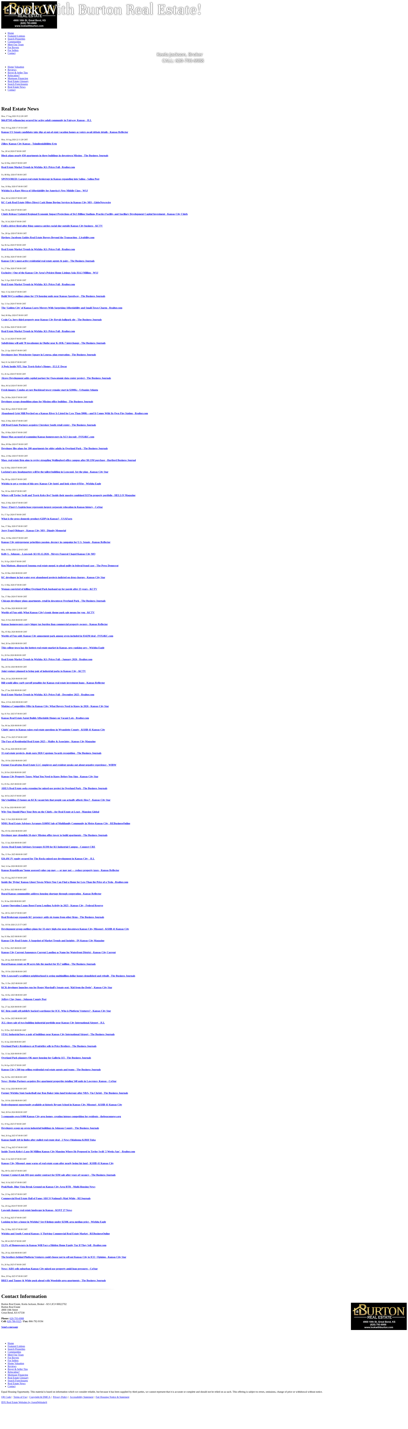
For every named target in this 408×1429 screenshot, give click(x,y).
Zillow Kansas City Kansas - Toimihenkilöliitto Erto (29, 143)
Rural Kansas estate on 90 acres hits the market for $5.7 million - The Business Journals (48, 964)
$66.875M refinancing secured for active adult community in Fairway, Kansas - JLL (46, 120)
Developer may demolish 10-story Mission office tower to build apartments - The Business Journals (54, 835)
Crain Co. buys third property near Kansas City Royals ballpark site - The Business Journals (51, 319)
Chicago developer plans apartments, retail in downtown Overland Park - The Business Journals (53, 600)
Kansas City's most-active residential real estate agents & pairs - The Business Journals (48, 261)
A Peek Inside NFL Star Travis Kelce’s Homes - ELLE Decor (34, 366)
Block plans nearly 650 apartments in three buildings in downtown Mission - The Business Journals (54, 155)
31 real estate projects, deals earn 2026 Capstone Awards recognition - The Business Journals (51, 753)
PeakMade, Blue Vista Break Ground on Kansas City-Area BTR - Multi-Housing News (48, 1186)
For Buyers (13, 1357)
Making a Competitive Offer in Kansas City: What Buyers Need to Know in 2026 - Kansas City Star (55, 706)
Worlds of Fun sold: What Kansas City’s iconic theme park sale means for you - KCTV (48, 612)
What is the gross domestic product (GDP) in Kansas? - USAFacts (36, 518)
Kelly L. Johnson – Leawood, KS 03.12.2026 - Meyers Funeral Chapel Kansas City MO (48, 554)
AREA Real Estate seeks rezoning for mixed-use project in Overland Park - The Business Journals (54, 788)
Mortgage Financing (18, 78)
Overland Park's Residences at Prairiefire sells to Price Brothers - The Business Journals (48, 1046)
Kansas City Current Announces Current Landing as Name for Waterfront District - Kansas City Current (58, 952)
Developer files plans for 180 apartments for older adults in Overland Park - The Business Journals (54, 448)
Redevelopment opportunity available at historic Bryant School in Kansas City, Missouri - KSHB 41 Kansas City (61, 1104)
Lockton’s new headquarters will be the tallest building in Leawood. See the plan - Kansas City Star (54, 471)
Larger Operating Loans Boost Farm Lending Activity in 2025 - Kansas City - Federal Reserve (52, 905)
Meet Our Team (16, 1354)
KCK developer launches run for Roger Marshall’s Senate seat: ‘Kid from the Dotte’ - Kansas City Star (56, 987)
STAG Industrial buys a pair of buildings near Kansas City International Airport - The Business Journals (58, 1034)
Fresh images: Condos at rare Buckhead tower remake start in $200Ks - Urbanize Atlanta (49, 390)
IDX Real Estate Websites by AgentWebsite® (24, 1402)
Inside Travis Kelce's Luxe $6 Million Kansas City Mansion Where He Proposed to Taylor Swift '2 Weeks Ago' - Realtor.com (68, 1151)
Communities (14, 1352)
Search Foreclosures (18, 84)
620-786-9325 (14, 1321)
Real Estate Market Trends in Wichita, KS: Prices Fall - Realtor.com (38, 167)
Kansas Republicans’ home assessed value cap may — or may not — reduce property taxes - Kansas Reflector (60, 870)
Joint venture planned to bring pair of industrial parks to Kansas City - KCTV (43, 671)
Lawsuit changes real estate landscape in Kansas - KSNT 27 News (36, 1210)
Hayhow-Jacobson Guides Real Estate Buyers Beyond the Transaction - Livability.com (47, 237)
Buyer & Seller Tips (18, 72)
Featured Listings (16, 1346)
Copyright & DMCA (40, 1397)
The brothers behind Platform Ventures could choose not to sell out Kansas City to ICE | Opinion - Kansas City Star (63, 1257)
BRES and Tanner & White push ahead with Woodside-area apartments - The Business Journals (53, 1280)
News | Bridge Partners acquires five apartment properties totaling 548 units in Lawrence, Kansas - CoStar (59, 1081)
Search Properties (16, 1349)
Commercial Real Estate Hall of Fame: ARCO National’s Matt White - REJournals (46, 1198)
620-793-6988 (17, 1318)
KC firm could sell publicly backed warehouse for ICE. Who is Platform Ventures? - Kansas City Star (56, 1011)
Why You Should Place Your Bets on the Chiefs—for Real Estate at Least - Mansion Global (50, 811)
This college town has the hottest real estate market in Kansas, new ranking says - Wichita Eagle (52, 647)
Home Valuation (16, 67)
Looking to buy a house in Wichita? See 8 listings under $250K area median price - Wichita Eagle (53, 1221)
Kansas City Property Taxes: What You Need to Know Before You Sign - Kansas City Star (49, 776)
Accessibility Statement (81, 1397)
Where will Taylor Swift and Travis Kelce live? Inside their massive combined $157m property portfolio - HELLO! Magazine (68, 495)
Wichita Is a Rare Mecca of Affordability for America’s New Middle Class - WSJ (44, 190)
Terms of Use (20, 1397)
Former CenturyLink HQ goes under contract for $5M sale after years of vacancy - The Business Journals (58, 1175)
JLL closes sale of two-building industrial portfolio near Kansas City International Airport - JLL (53, 1022)
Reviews (12, 69)
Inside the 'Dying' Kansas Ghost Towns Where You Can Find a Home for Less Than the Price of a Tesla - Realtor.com (64, 882)
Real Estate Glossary (18, 81)
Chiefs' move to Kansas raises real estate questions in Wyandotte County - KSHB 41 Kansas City (53, 729)
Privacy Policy (60, 1397)
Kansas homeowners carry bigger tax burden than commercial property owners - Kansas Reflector (54, 624)
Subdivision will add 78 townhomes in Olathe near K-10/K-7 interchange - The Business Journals (53, 343)
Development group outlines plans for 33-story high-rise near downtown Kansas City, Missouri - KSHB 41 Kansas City (65, 929)
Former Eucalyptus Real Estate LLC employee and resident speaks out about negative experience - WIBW (58, 765)
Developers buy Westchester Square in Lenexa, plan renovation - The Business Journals (48, 354)
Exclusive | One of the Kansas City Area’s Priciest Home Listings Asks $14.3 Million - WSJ (49, 272)
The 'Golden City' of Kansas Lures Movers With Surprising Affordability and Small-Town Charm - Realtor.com (61, 307)
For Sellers (13, 1360)
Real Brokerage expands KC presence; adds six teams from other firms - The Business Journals (52, 917)
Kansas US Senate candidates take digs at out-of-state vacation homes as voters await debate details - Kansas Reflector (64, 132)
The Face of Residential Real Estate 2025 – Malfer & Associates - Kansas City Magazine (48, 741)
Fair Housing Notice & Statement (112, 1397)
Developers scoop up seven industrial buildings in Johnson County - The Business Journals (50, 1128)
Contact (11, 89)
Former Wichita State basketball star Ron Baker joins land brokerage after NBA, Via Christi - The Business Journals (64, 1093)
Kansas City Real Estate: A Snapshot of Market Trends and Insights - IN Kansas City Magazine (52, 940)
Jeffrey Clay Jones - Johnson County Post (23, 999)
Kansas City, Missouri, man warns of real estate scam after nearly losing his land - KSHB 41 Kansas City (57, 1163)
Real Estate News (17, 87)
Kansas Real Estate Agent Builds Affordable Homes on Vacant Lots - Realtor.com (45, 718)
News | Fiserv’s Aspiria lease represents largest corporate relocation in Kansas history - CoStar (52, 507)
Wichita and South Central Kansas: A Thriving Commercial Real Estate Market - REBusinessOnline (55, 1233)
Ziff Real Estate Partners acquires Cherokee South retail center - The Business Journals (48, 425)
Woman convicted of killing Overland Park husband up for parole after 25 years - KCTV (49, 589)
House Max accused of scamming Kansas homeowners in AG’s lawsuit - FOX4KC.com (47, 436)
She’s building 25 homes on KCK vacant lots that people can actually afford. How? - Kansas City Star (55, 800)
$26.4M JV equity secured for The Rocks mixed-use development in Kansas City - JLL (48, 858)
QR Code (6, 1397)
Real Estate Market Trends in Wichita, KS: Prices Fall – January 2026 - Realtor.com (46, 659)
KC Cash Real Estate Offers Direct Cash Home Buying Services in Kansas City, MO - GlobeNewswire (56, 202)
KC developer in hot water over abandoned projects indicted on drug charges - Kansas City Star (53, 577)
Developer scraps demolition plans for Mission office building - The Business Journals (47, 401)
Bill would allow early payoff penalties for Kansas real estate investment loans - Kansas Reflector (53, 682)
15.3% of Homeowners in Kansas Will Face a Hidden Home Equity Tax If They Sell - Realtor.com (53, 1245)
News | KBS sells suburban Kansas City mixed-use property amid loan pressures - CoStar (49, 1268)
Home (11, 1343)
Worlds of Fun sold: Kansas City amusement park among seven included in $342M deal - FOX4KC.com (57, 636)
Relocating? (14, 75)
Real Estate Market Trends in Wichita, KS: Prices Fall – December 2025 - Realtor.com (47, 694)
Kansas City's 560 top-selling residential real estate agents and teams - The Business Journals (51, 1069)
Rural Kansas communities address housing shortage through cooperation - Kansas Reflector (51, 893)
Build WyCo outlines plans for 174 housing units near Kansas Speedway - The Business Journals (53, 296)
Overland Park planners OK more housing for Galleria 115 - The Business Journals (46, 1057)
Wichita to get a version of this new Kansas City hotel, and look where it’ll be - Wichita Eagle (51, 483)
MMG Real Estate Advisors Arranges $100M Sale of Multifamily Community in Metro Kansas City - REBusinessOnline (65, 823)
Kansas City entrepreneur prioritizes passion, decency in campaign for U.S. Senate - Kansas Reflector (55, 542)
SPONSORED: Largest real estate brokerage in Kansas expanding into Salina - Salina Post (50, 179)
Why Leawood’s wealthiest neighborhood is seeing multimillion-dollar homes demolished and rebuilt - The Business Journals (68, 975)
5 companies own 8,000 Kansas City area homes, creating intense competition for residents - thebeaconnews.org (61, 1116)
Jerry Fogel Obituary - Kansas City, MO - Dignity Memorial (33, 530)
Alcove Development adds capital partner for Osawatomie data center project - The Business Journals (56, 378)
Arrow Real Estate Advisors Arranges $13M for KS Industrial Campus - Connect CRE (48, 846)
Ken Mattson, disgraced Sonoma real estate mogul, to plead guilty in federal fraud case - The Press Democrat (59, 565)
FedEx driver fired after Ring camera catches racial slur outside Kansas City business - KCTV (52, 225)
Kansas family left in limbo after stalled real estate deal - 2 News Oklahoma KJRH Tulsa (48, 1140)
